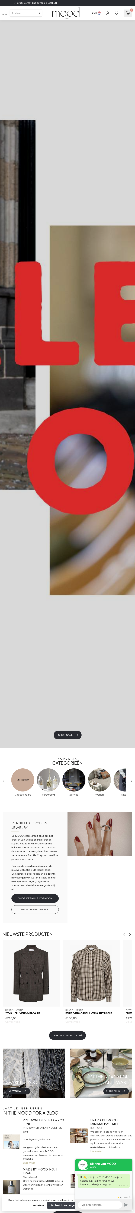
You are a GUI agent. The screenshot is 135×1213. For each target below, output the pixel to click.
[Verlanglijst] (116, 13)
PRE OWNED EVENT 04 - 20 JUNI (43, 1122)
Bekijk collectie (65, 1035)
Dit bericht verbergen (63, 1205)
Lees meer (29, 1162)
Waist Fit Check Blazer (22, 1013)
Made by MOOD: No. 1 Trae (40, 1171)
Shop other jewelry (35, 909)
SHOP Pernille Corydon (35, 898)
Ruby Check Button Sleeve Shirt (89, 1013)
